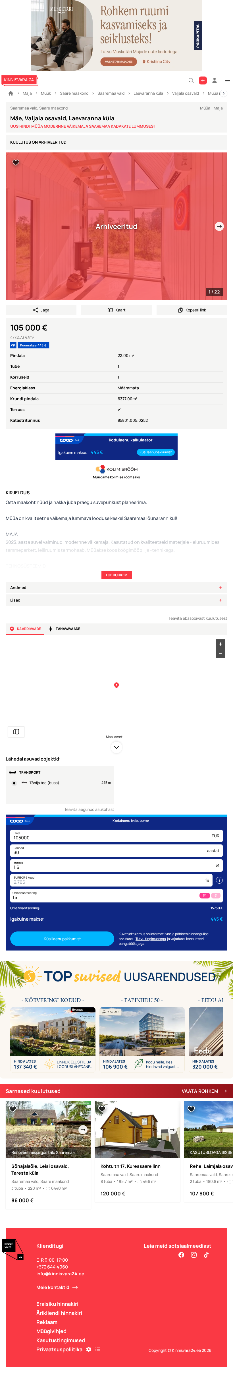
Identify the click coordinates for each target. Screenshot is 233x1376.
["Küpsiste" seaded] (88, 1349)
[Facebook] (181, 1255)
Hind (17, 833)
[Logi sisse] (214, 80)
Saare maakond (74, 93)
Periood (19, 848)
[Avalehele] (11, 93)
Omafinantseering (25, 892)
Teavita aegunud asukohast (89, 809)
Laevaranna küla (148, 93)
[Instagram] (194, 1255)
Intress (18, 862)
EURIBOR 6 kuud (24, 877)
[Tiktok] (206, 1255)
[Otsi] (191, 80)
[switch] (15, 162)
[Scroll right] (223, 93)
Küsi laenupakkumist (156, 452)
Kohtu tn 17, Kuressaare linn (131, 1166)
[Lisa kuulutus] (203, 80)
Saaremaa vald (110, 93)
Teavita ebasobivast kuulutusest (197, 618)
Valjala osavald (185, 93)
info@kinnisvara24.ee (60, 1273)
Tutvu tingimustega (151, 938)
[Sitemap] (98, 1349)
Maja (27, 93)
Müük (46, 93)
